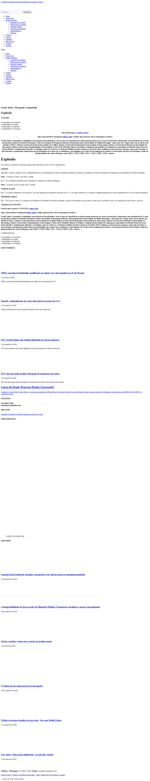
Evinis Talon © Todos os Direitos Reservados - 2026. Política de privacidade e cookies (33, 775)
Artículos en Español (18, 29)
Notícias (13, 33)
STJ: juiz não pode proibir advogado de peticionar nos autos (30, 373)
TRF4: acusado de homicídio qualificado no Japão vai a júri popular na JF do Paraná (42, 273)
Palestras (9, 39)
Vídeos (8, 35)
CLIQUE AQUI (82, 133)
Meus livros (10, 41)
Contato (8, 44)
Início (8, 16)
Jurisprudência (15, 31)
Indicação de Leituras (18, 25)
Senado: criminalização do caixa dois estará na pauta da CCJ (30, 301)
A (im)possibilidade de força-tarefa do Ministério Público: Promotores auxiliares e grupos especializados (50, 607)
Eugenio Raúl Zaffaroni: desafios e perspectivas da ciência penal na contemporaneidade (43, 574)
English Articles (16, 27)
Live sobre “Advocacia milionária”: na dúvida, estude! (27, 754)
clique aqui (67, 137)
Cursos (8, 37)
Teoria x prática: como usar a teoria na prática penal (26, 641)
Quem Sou (10, 18)
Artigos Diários (11, 20)
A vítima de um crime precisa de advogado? (22, 686)
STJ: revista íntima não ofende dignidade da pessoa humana (30, 340)
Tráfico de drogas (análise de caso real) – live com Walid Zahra (31, 720)
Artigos (8, 46)
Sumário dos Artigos (17, 23)
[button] (75, 50)
